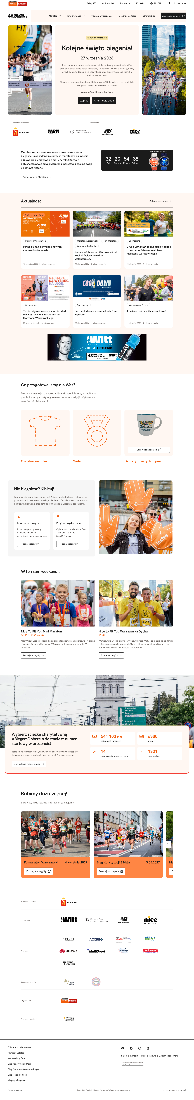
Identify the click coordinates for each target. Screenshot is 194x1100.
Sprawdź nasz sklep (147, 449)
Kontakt (140, 3)
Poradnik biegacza (127, 15)
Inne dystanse (74, 15)
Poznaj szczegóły (30, 543)
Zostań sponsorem (168, 1055)
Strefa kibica (149, 15)
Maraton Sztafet (16, 1052)
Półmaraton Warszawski (20, 1047)
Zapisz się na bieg (171, 16)
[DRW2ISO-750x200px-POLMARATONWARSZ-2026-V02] (97, 359)
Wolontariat (108, 3)
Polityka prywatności (15, 1090)
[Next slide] (167, 844)
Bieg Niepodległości (17, 1074)
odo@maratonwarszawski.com (132, 1065)
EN (159, 3)
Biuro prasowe (148, 1055)
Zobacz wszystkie (159, 201)
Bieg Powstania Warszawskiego (23, 1069)
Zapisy (84, 100)
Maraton (53, 15)
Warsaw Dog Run (16, 1058)
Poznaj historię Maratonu (35, 176)
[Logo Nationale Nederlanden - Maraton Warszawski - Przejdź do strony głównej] (18, 3)
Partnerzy (125, 3)
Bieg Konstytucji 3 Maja (19, 1063)
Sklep (89, 3)
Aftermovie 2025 (104, 100)
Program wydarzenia (101, 15)
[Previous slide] (26, 844)
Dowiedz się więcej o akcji (27, 763)
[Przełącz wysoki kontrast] (169, 3)
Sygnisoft (183, 1090)
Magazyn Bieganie (16, 1080)
